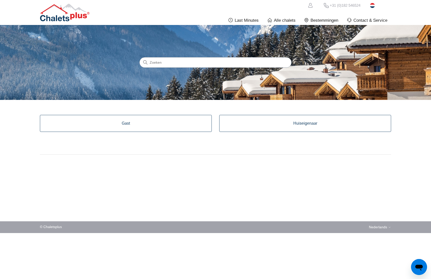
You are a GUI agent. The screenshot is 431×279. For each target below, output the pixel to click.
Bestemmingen (324, 20)
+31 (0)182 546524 (345, 5)
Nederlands (380, 5)
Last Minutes (247, 20)
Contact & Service (370, 20)
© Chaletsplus (51, 227)
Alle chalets (285, 20)
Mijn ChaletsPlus (311, 5)
